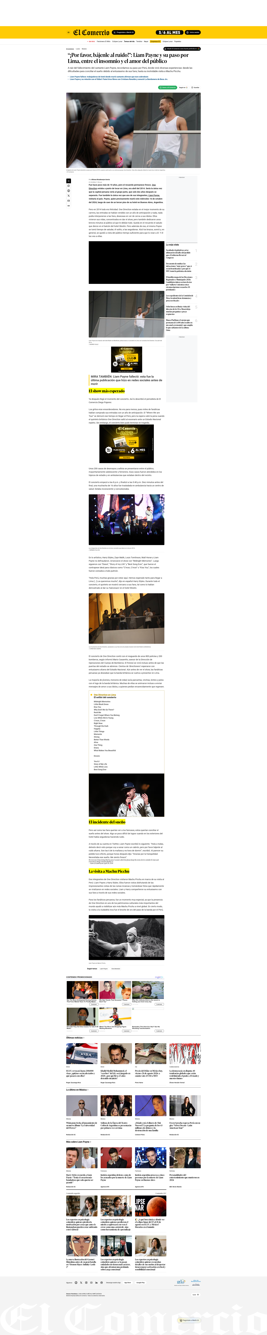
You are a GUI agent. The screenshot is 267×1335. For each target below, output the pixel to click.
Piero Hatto (139, 1082)
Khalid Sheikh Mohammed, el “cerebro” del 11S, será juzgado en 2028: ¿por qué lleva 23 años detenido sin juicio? (115, 1074)
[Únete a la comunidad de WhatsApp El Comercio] (167, 87)
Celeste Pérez (140, 1135)
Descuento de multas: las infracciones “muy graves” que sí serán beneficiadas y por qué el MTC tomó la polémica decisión (179, 267)
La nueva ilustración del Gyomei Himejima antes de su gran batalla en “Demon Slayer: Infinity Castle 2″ (81, 1263)
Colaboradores (174, 1067)
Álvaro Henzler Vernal (177, 1082)
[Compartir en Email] (68, 200)
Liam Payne (104, 969)
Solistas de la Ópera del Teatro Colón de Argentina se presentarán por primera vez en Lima (116, 1125)
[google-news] (101, 1282)
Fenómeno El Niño (103, 41)
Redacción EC (71, 1135)
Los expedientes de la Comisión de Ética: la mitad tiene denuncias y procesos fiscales (179, 298)
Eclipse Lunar (117, 41)
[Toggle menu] (68, 32)
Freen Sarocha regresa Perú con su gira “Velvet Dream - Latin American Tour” (184, 1125)
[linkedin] (96, 1282)
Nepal (146, 41)
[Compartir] (68, 181)
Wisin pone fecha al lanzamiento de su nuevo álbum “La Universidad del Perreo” (81, 1125)
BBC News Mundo (175, 1187)
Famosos (104, 1171)
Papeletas (178, 41)
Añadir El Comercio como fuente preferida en (182, 49)
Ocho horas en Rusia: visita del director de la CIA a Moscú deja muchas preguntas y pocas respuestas (178, 310)
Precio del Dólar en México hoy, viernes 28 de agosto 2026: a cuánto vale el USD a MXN (149, 1073)
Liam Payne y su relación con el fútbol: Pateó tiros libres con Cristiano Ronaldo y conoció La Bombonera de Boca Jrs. (119, 79)
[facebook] (76, 1282)
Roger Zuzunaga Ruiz (73, 1082)
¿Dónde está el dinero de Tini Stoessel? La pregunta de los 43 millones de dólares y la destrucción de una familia (148, 1126)
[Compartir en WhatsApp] (68, 185)
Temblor (139, 41)
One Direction (115, 969)
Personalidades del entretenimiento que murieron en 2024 (184, 1177)
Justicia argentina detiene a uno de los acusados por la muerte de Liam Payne (116, 1177)
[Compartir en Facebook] (68, 190)
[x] (81, 1282)
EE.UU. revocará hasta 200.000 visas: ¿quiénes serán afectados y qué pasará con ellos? (80, 1073)
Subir (194, 1294)
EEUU (68, 1067)
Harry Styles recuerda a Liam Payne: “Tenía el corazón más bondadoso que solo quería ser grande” (79, 1179)
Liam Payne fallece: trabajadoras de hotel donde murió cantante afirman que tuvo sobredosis (109, 77)
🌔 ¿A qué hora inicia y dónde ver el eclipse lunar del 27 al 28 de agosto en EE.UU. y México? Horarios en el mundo (149, 1223)
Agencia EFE (105, 1187)
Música (68, 1119)
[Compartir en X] (68, 195)
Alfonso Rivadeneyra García (100, 179)
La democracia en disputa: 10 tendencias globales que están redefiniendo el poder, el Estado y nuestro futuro (184, 1074)
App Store (127, 1282)
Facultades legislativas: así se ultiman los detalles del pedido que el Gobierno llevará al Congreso (178, 254)
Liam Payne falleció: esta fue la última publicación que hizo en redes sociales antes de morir (126, 380)
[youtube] (91, 1282)
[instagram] (86, 1282)
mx (136, 1067)
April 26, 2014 (108, 863)
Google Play (141, 1282)
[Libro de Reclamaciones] (196, 1282)
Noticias (172, 1171)
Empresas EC (155, 41)
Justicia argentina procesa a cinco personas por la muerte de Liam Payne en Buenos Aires (149, 1177)
